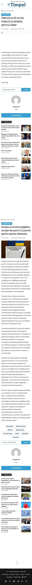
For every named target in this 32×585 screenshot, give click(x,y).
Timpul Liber (17, 577)
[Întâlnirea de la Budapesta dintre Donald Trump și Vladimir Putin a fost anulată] (26, 136)
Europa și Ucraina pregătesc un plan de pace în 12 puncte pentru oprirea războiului (10, 127)
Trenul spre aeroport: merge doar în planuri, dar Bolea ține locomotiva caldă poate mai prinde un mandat (10, 144)
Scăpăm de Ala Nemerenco (8, 166)
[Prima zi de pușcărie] (26, 153)
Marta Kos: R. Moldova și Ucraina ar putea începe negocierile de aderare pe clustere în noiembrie (10, 175)
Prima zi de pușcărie (6, 150)
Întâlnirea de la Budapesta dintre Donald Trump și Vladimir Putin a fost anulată (10, 136)
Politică (12, 574)
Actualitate (10, 11)
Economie (9, 577)
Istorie (22, 574)
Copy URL (25, 89)
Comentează (16, 115)
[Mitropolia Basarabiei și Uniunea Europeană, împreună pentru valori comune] (26, 160)
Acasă (4, 11)
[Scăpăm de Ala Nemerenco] (26, 169)
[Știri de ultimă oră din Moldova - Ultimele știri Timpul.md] (16, 4)
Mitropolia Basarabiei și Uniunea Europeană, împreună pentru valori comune (10, 160)
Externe (27, 574)
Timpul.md (5, 29)
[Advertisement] (16, 199)
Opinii (17, 574)
